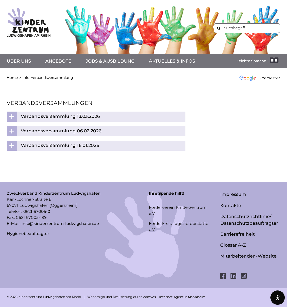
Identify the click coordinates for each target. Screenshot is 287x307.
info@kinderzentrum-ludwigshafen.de (60, 223)
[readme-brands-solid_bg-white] (274, 59)
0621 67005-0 (36, 211)
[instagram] (244, 276)
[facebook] (223, 276)
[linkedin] (233, 276)
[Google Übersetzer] (257, 78)
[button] (96, 117)
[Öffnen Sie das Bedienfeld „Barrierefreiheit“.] (277, 297)
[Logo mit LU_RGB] (28, 10)
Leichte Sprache (251, 61)
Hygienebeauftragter (28, 233)
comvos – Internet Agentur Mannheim (174, 297)
